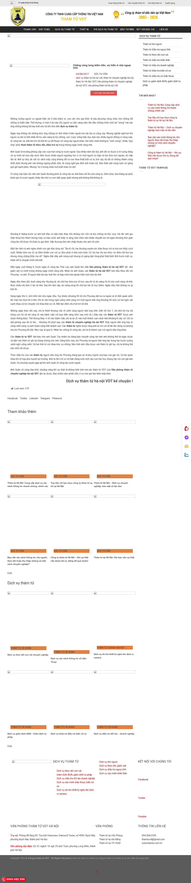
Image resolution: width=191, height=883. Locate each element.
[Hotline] (186, 428)
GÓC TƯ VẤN (127, 29)
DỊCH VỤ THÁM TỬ (64, 29)
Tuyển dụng (170, 3)
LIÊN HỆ (164, 29)
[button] (12, 398)
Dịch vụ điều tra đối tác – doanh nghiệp (114, 734)
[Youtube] (141, 809)
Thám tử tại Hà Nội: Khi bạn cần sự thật (114, 557)
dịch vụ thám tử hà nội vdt (89, 77)
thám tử (76, 858)
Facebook (143, 779)
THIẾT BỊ (84, 29)
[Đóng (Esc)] (3, 865)
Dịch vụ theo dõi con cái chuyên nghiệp (27, 655)
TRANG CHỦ (29, 29)
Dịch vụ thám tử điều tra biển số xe (69, 734)
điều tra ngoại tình (140, 858)
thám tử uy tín (123, 858)
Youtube (142, 816)
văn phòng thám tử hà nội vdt (103, 85)
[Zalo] (186, 455)
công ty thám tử (106, 858)
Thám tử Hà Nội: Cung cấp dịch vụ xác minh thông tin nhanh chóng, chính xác (164, 107)
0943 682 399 (16, 879)
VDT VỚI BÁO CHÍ (145, 29)
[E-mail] (186, 446)
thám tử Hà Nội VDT (86, 81)
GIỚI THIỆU (44, 29)
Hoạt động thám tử (116, 3)
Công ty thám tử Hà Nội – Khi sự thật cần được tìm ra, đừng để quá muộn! (164, 155)
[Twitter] (141, 791)
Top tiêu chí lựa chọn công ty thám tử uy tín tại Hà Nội (162, 119)
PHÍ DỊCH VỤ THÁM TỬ (105, 29)
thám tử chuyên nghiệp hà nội (119, 77)
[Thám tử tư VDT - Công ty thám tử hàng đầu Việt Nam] (21, 16)
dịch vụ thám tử (89, 858)
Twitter (141, 798)
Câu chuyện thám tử (136, 3)
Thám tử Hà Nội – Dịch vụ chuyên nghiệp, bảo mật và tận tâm (165, 129)
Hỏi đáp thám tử (155, 3)
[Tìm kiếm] (179, 3)
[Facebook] (141, 772)
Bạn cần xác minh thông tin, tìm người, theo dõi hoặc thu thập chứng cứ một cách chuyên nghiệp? (27, 560)
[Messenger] (186, 437)
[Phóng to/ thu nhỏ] (12, 865)
